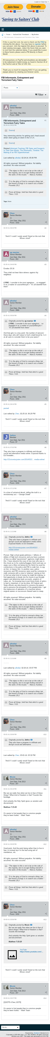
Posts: (12, 115)
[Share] (46, 114)
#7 (45, 488)
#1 (45, 120)
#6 (45, 447)
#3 (45, 264)
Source (11, 130)
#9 (45, 658)
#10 (45, 734)
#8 (45, 532)
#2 (45, 228)
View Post (35, 320)
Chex (17, 414)
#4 (45, 316)
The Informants (26, 150)
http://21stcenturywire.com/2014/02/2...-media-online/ (24, 459)
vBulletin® (36, 1033)
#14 (45, 998)
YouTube (23, 950)
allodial (17, 158)
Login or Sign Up (41, 2)
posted (6, 408)
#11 (45, 789)
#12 (45, 844)
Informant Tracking (17, 148)
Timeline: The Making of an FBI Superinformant (23, 151)
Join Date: (14, 113)
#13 (45, 920)
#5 (45, 404)
